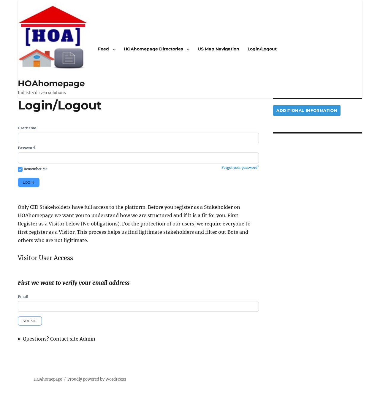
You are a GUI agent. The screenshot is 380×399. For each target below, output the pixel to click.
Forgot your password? (240, 168)
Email (23, 297)
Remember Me (36, 169)
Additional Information (306, 110)
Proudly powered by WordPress (96, 379)
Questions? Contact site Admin (59, 339)
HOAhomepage (51, 83)
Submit (30, 321)
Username (27, 128)
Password (26, 148)
